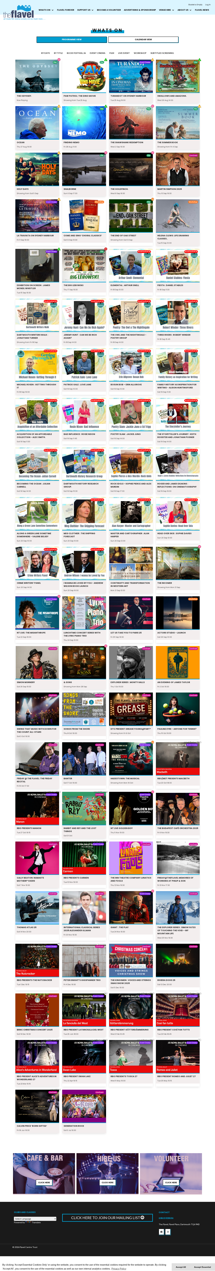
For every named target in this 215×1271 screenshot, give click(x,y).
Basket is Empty (195, 4)
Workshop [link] (140, 53)
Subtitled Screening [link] (162, 53)
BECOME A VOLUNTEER (109, 9)
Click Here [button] (44, 1182)
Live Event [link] (124, 53)
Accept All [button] (181, 1267)
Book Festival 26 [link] (76, 53)
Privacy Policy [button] (118, 1268)
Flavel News (202, 9)
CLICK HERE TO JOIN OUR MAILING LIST (106, 1217)
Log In (208, 4)
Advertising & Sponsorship (140, 9)
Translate (36, 1222)
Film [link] (111, 53)
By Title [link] (58, 53)
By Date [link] (45, 53)
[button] (161, 1232)
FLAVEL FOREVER (65, 9)
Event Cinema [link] (97, 53)
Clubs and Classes (25, 1212)
